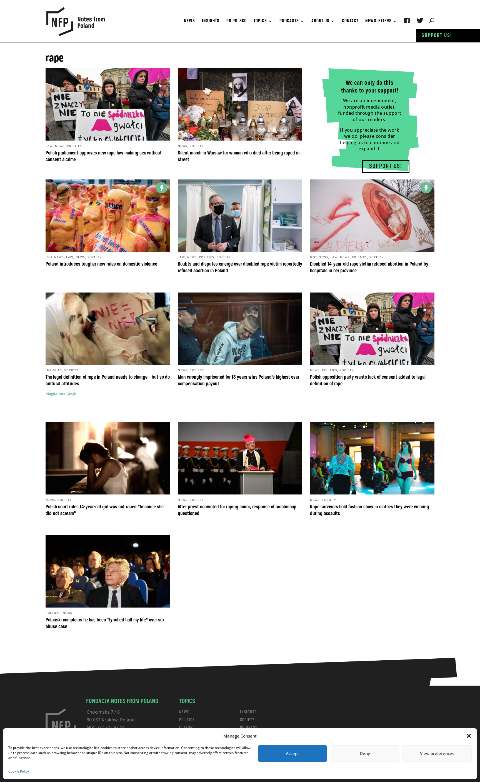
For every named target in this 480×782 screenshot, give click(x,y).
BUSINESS (249, 727)
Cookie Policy (18, 771)
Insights (210, 21)
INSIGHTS (248, 712)
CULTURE (187, 727)
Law (49, 146)
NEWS (184, 712)
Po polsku (236, 21)
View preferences (437, 753)
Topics (260, 21)
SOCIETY (247, 720)
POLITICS (187, 720)
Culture (53, 613)
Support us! (437, 35)
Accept (292, 753)
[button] (469, 736)
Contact (350, 21)
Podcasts (289, 21)
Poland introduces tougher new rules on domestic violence (101, 264)
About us (320, 21)
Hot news (55, 257)
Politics (74, 146)
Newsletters (378, 21)
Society (197, 146)
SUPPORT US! (385, 166)
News (189, 21)
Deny (365, 753)
